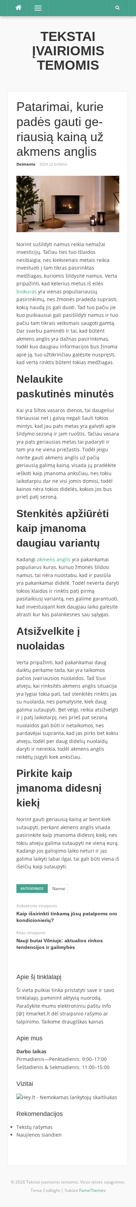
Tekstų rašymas (34, 1127)
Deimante (26, 164)
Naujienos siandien (39, 1134)
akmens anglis (53, 559)
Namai (58, 889)
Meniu (35, 8)
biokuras (26, 291)
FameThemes (92, 1190)
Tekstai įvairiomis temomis (68, 51)
